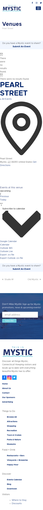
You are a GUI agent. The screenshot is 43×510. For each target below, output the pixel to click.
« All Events (6, 99)
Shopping (11, 426)
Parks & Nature (14, 440)
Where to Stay (19, 500)
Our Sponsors (8, 397)
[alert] (1, 63)
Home (5, 384)
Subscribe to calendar (13, 209)
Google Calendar (8, 241)
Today (3, 200)
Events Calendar (14, 480)
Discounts (17, 503)
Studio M (9, 279)
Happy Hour (12, 465)
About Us (6, 388)
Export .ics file (7, 255)
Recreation (12, 431)
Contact (5, 393)
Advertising (7, 402)
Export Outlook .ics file (11, 258)
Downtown (12, 489)
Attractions (12, 421)
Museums (11, 444)
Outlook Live (6, 251)
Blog (9, 484)
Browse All (12, 417)
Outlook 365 (6, 248)
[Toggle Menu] (38, 8)
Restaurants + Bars (15, 456)
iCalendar (4, 245)
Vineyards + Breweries (17, 460)
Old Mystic (33, 279)
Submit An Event (21, 47)
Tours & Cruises (14, 435)
